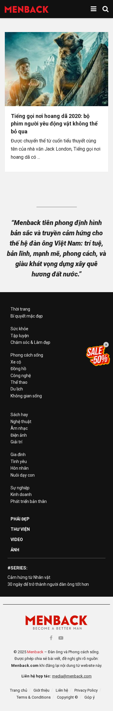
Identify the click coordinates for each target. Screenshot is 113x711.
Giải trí (16, 441)
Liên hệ (62, 690)
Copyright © (67, 697)
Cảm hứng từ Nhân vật (29, 577)
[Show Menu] (93, 9)
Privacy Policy (86, 690)
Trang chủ (18, 690)
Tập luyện (20, 335)
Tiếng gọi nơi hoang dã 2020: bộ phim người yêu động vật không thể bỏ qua (54, 123)
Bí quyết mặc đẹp (27, 316)
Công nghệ (21, 375)
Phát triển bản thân (29, 501)
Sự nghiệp (20, 487)
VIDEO (17, 539)
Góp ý (89, 697)
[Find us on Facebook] (51, 637)
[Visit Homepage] (27, 9)
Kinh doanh (21, 494)
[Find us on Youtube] (60, 637)
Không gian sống (26, 395)
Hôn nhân (20, 468)
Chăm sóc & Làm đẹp (30, 342)
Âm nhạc (19, 428)
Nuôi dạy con (23, 475)
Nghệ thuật (21, 421)
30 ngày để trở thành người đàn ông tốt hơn (48, 584)
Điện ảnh (19, 435)
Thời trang (20, 309)
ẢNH (15, 549)
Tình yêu (19, 461)
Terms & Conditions (34, 697)
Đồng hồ (18, 368)
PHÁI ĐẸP (20, 519)
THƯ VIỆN (20, 529)
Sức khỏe (19, 328)
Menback (35, 652)
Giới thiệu (41, 690)
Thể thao (19, 382)
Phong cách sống (27, 355)
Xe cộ (16, 362)
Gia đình (18, 454)
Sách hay (19, 414)
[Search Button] (105, 9)
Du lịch (17, 388)
